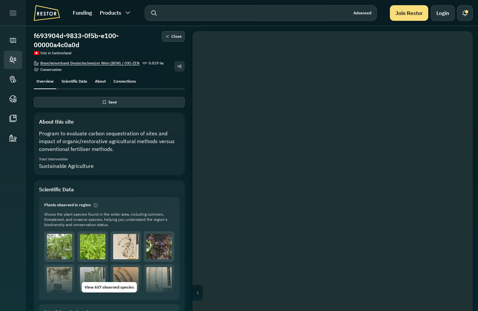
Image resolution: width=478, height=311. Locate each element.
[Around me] (458, 108)
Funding (82, 12)
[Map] (13, 40)
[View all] (458, 92)
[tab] (45, 80)
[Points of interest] (13, 79)
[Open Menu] (13, 13)
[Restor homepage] (47, 13)
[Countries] (13, 99)
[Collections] (13, 118)
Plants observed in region (67, 204)
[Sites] (13, 60)
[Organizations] (13, 138)
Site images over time (338, 293)
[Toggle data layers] (458, 61)
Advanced (362, 12)
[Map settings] (458, 76)
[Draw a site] (458, 45)
